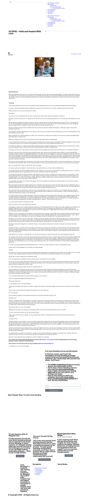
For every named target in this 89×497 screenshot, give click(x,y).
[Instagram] (70, 468)
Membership (51, 4)
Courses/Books (51, 9)
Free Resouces (51, 10)
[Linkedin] (66, 468)
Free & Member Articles (59, 8)
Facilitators (50, 12)
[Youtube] (62, 468)
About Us (50, 13)
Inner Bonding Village (55, 7)
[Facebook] (59, 468)
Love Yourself (50, 339)
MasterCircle (53, 5)
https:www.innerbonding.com (46, 343)
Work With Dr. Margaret (53, 3)
